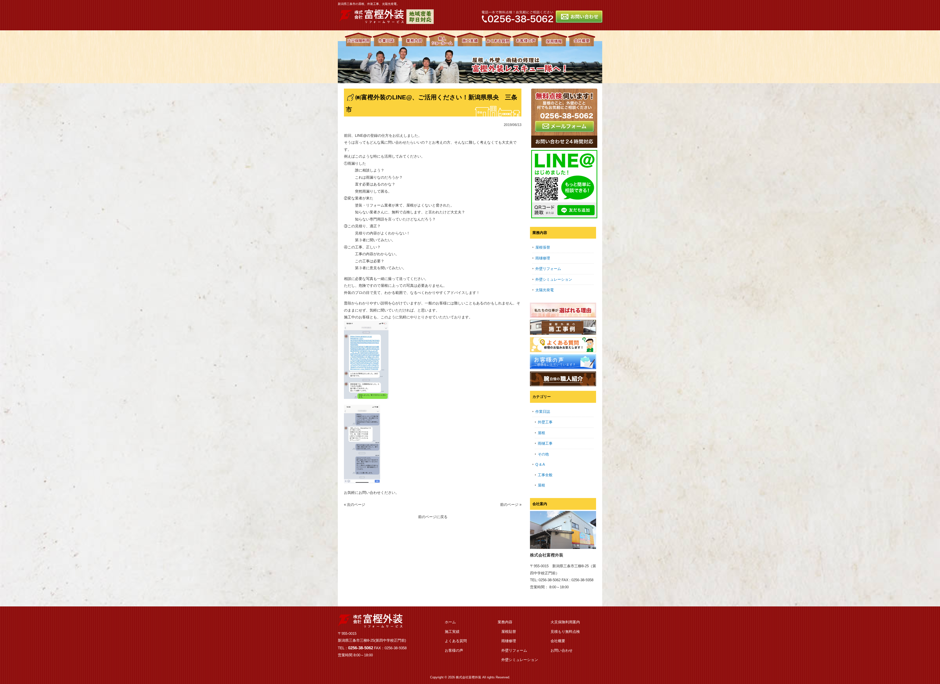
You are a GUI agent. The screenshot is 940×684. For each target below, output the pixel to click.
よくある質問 (456, 641)
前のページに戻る (432, 517)
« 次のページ (354, 504)
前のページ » (510, 504)
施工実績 (452, 631)
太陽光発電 (544, 290)
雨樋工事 (545, 443)
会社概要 (558, 641)
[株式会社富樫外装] (371, 21)
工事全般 (545, 475)
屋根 (541, 433)
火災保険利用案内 (565, 622)
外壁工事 (545, 422)
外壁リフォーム (548, 269)
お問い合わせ (562, 650)
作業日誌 (542, 411)
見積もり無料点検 (565, 631)
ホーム (450, 622)
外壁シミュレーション (553, 279)
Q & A (540, 464)
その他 (543, 454)
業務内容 (505, 622)
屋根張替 (542, 247)
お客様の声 (454, 650)
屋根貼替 (508, 631)
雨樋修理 (542, 258)
